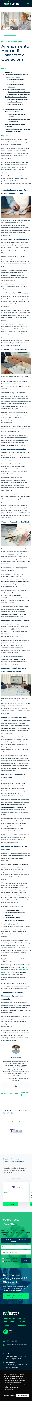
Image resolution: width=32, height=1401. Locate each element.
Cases (6, 1325)
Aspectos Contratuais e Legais (15, 89)
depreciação (5, 804)
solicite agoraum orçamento (14, 1296)
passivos (11, 554)
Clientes (21, 1318)
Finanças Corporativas (12, 910)
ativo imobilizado (22, 581)
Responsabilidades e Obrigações (19, 94)
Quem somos (9, 1318)
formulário (4, 967)
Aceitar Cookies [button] (22, 1395)
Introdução (8, 72)
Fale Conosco (12, 1332)
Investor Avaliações (19, 864)
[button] (13, 1121)
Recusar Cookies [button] (9, 1395)
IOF (12, 629)
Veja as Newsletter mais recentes (16, 1240)
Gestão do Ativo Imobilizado (14, 920)
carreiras (21, 1325)
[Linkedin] (16, 1085)
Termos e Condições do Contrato (19, 92)
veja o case (9, 1204)
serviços (21, 1322)
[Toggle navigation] (28, 3)
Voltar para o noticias (10, 35)
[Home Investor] (11, 3)
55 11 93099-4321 (11, 1341)
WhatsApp (21, 972)
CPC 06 (16, 595)
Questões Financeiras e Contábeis (16, 97)
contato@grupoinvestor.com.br (16, 1345)
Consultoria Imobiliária (12, 917)
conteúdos (9, 1322)
